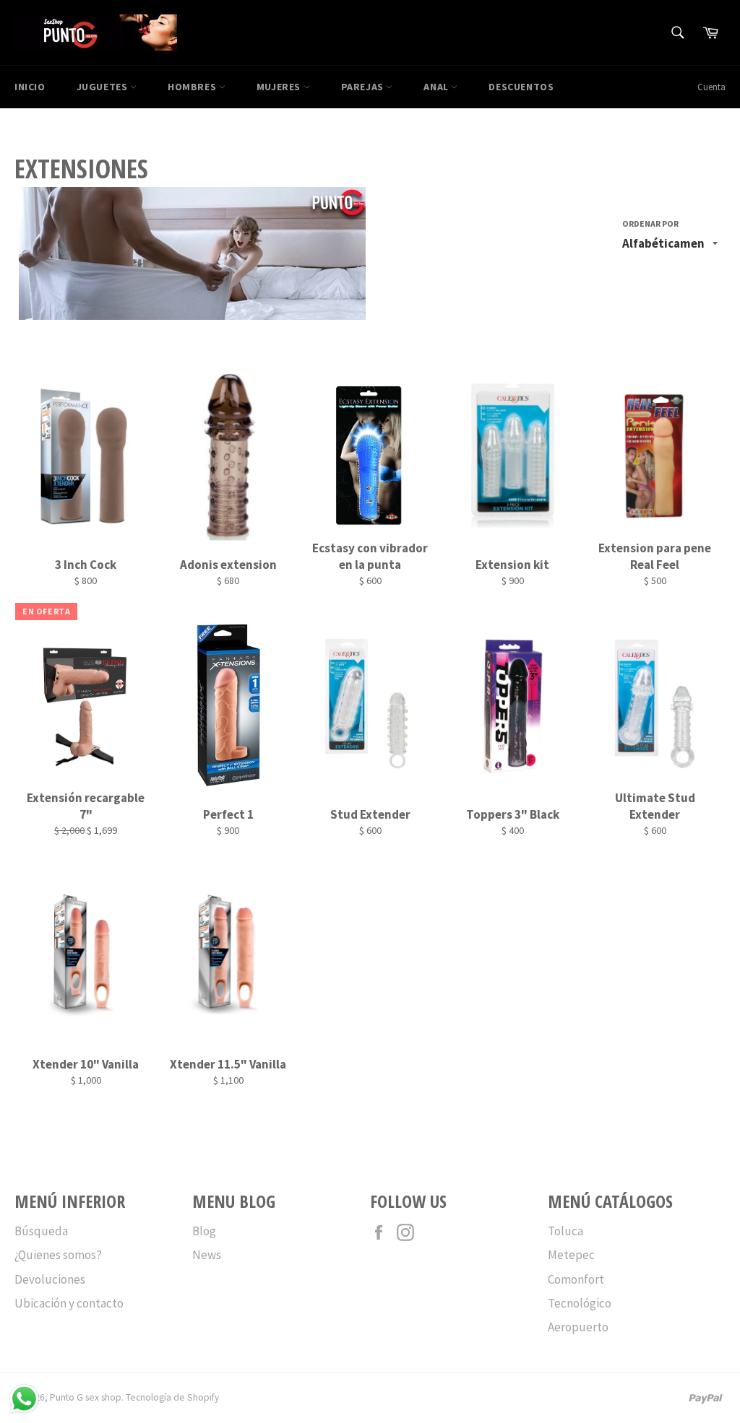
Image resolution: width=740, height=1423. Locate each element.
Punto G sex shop (85, 1397)
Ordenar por (650, 223)
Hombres (193, 86)
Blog (204, 1231)
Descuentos (521, 86)
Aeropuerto (578, 1327)
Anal (437, 86)
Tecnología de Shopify (172, 1397)
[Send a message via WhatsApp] (24, 1399)
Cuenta (711, 87)
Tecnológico (579, 1303)
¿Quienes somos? (58, 1255)
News (206, 1255)
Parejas (364, 86)
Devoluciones (49, 1279)
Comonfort (576, 1279)
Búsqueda (41, 1231)
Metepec (571, 1255)
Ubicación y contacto (69, 1303)
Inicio (30, 86)
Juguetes (103, 86)
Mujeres (280, 86)
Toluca (565, 1231)
